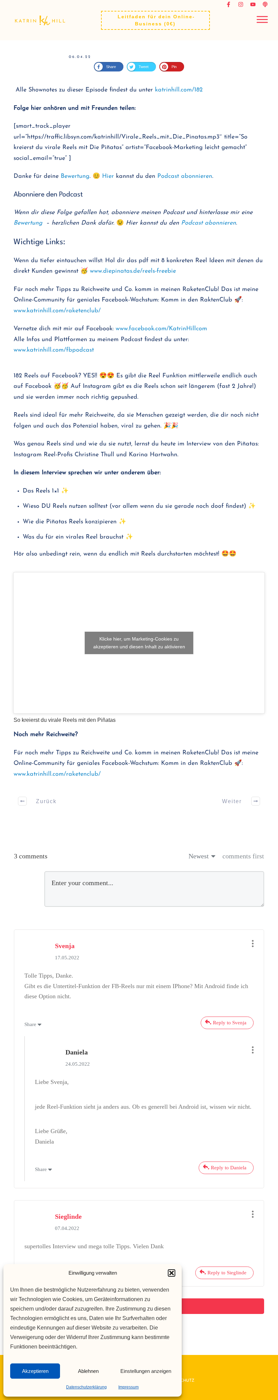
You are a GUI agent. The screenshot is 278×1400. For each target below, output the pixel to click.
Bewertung (75, 176)
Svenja (65, 1086)
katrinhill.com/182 (179, 90)
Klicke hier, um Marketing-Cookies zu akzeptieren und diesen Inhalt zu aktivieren (139, 713)
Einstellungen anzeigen (145, 1371)
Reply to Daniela (228, 1309)
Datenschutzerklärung (86, 1387)
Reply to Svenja (229, 1163)
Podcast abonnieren (184, 176)
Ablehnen (88, 1371)
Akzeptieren (35, 1371)
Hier (108, 176)
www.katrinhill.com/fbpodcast (54, 350)
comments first (243, 997)
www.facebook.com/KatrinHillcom (161, 329)
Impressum (128, 1387)
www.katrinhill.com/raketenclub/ (57, 311)
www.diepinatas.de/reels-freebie (133, 271)
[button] (171, 1273)
